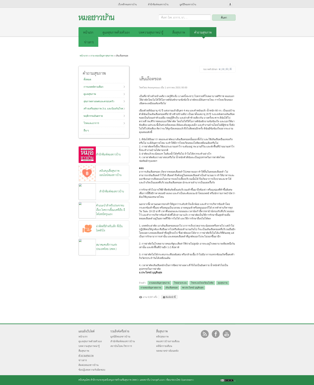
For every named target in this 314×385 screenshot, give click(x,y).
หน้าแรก (88, 33)
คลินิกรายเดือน (164, 346)
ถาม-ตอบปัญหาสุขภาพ (101, 55)
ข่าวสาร (89, 42)
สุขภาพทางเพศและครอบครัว (99, 101)
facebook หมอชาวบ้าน (216, 334)
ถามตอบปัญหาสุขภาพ (159, 283)
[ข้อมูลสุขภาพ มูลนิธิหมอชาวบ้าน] (96, 19)
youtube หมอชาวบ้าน (227, 334)
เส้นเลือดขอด (172, 287)
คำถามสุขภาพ (203, 33)
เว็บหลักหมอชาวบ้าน (127, 4)
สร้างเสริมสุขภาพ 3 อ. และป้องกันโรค (103, 108)
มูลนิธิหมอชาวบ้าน (188, 4)
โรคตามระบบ (180, 283)
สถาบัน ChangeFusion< (155, 380)
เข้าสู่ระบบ (230, 4)
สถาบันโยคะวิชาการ (121, 346)
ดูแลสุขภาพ (90, 94)
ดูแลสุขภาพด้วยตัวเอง (116, 33)
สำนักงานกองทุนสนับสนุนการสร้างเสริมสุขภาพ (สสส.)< (115, 380)
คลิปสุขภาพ (162, 336)
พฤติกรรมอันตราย (93, 115)
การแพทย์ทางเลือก (93, 86)
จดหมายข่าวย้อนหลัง (167, 350)
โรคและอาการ (91, 123)
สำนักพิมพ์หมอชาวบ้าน (158, 4)
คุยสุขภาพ (222, 283)
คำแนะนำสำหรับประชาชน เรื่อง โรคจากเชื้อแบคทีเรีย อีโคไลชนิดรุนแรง (110, 210)
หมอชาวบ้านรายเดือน (167, 341)
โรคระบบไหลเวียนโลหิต (202, 283)
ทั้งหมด (87, 79)
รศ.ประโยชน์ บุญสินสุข (192, 287)
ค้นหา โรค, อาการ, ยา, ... (174, 18)
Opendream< (187, 380)
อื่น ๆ (86, 130)
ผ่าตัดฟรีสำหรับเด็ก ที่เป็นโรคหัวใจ (109, 228)
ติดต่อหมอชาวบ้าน (88, 365)
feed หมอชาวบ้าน (205, 334)
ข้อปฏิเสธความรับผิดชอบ (91, 369)
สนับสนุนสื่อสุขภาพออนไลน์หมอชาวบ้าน (110, 173)
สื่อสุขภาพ (178, 33)
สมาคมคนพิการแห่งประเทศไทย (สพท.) (106, 247)
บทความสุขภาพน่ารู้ (151, 33)
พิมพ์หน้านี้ (171, 297)
